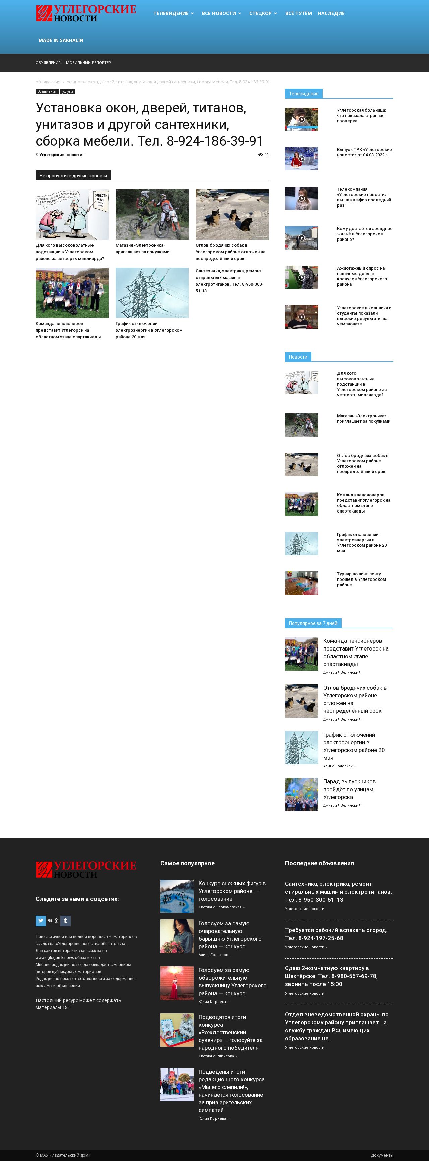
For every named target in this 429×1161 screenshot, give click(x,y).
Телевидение (171, 13)
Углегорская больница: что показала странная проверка (361, 115)
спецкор (260, 13)
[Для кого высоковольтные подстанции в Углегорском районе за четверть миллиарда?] (72, 214)
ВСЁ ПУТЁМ (298, 13)
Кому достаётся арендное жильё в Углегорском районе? (365, 234)
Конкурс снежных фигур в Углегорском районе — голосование (232, 891)
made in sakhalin (61, 40)
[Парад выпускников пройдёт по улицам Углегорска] (301, 794)
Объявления (48, 62)
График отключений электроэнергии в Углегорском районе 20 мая (149, 330)
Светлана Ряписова (216, 1055)
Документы (382, 1155)
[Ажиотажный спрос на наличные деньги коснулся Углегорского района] (301, 277)
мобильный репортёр (88, 62)
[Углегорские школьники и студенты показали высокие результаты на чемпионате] (301, 317)
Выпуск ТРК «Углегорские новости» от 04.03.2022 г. (364, 152)
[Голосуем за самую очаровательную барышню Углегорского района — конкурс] (177, 936)
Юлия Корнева (212, 1001)
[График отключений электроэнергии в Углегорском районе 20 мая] (152, 293)
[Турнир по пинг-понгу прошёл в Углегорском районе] (301, 583)
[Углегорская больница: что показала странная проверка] (301, 119)
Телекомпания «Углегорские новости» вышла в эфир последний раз (364, 197)
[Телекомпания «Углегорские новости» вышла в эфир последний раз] (301, 198)
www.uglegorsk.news (55, 957)
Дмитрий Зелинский (342, 672)
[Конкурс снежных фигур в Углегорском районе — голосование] (177, 896)
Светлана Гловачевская (220, 906)
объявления (47, 91)
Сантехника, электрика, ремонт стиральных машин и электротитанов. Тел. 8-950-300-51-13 (338, 891)
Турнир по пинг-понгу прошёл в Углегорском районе (361, 579)
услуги (67, 91)
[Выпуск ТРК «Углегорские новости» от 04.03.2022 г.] (301, 158)
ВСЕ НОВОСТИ (219, 13)
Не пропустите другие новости (73, 175)
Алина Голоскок (338, 765)
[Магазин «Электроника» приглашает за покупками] (152, 214)
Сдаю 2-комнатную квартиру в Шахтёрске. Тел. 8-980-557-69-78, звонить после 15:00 (331, 976)
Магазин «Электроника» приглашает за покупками (363, 418)
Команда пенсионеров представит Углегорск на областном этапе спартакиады (68, 330)
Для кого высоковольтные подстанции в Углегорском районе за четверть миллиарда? (70, 252)
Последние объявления (319, 863)
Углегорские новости (61, 154)
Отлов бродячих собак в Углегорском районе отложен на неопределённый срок (230, 252)
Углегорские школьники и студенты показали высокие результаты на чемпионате (364, 315)
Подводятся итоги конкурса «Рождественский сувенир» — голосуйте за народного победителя (231, 1032)
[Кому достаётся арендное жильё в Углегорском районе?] (301, 238)
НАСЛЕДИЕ (331, 13)
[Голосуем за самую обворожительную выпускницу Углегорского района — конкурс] (177, 983)
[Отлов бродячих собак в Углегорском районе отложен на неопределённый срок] (232, 214)
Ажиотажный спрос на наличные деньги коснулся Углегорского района (362, 276)
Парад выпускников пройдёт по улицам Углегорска (349, 789)
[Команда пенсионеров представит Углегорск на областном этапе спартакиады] (72, 293)
